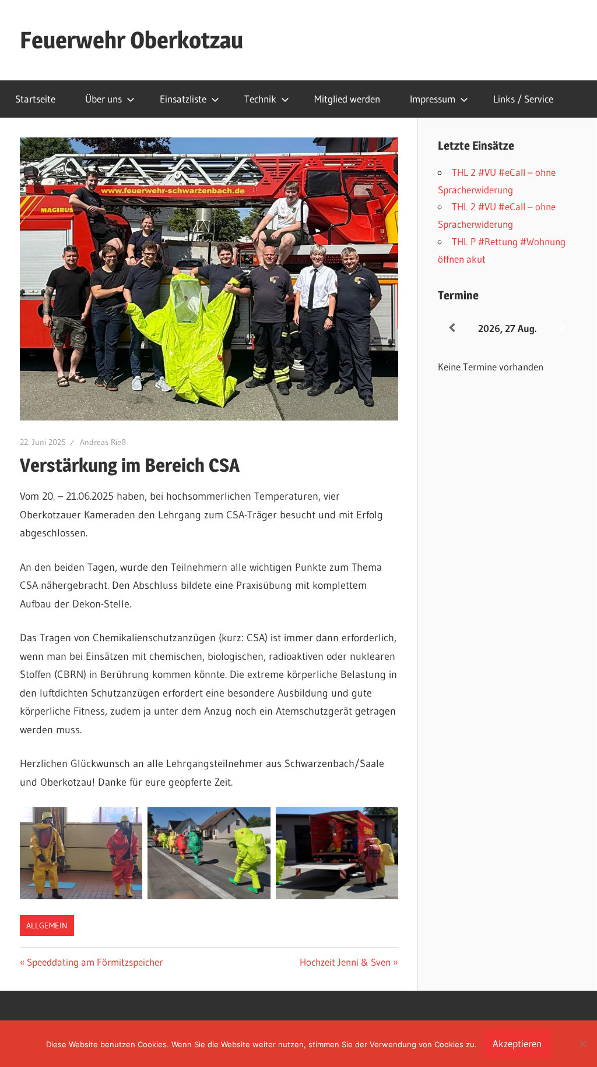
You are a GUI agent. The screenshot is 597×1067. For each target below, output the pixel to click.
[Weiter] (563, 328)
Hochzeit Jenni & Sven (345, 962)
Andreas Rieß (103, 442)
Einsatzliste (183, 99)
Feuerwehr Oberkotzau (131, 40)
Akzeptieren (517, 1043)
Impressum (432, 99)
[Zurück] (452, 328)
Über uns (103, 99)
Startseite (35, 99)
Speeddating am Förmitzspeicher (94, 962)
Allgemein (47, 925)
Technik (260, 99)
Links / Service (523, 99)
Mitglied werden (347, 99)
